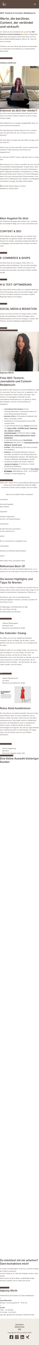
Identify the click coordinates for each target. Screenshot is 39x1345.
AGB (19, 1329)
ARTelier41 (7, 445)
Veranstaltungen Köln (31, 442)
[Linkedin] (22, 1337)
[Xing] (28, 1337)
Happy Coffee (12, 428)
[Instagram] (17, 1337)
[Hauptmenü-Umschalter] (35, 4)
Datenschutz (19, 1327)
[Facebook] (11, 1337)
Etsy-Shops (35, 469)
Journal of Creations (11, 464)
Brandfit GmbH (17, 445)
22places (11, 430)
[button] (1, 672)
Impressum (19, 1324)
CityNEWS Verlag (23, 428)
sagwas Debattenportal (22, 435)
